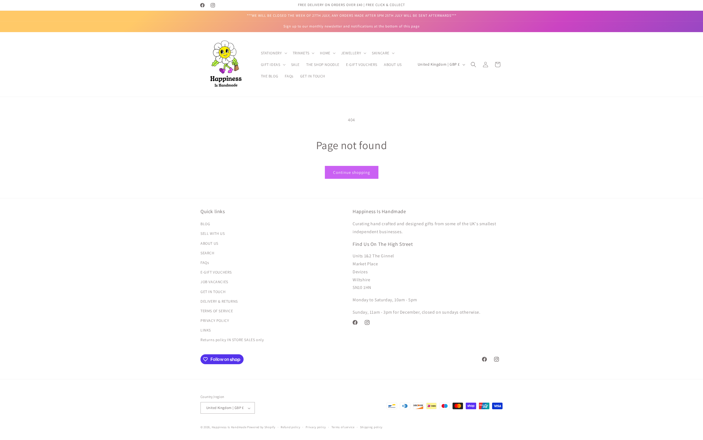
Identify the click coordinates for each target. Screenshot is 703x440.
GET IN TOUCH (212, 291)
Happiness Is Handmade (229, 427)
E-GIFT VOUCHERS (216, 272)
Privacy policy (316, 427)
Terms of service (343, 427)
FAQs (204, 262)
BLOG (205, 224)
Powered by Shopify (261, 427)
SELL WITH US (212, 233)
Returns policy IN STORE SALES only (232, 340)
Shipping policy (371, 427)
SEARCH (207, 252)
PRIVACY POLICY (214, 320)
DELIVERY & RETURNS (219, 301)
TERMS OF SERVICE (216, 310)
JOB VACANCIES (214, 282)
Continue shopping (351, 172)
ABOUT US (209, 243)
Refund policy (290, 427)
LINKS (205, 330)
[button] (273, 53)
